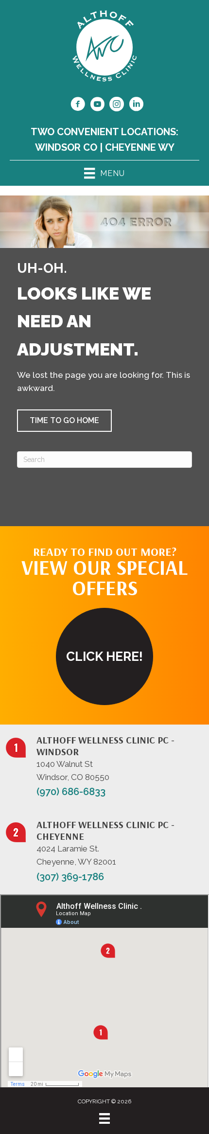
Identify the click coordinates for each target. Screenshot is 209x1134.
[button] (64, 420)
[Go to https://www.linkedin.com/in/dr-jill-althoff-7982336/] (136, 105)
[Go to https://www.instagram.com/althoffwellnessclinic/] (116, 105)
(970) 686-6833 (70, 791)
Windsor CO (66, 147)
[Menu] (104, 1118)
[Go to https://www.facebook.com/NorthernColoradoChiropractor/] (77, 105)
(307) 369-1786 (70, 877)
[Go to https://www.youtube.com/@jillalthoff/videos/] (97, 105)
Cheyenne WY (139, 147)
